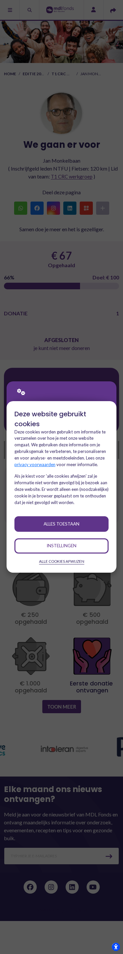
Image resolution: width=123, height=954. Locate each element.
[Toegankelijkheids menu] (116, 947)
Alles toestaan (61, 523)
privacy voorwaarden (34, 464)
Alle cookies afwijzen (61, 561)
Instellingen (61, 545)
